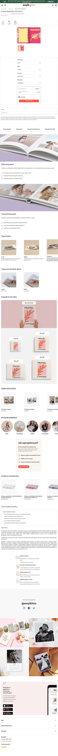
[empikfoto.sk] (29, 5)
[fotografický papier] (29, 197)
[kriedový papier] (29, 147)
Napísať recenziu (4, 15)
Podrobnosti (4, 112)
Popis (3, 109)
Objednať (50, 1)
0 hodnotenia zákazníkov (19, 13)
